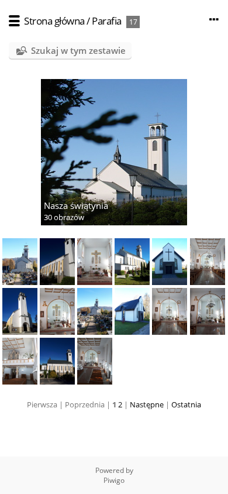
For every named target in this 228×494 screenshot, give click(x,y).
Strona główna (54, 21)
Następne (147, 404)
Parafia (107, 21)
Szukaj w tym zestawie (78, 50)
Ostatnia (186, 404)
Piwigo (114, 480)
